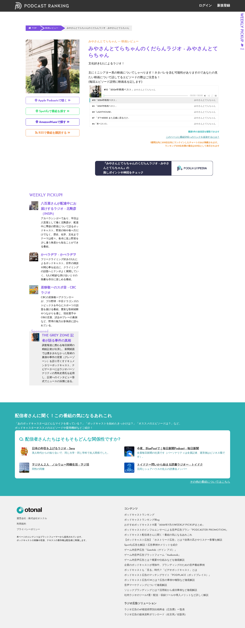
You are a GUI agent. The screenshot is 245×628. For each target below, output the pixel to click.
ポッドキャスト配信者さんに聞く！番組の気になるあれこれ (158, 535)
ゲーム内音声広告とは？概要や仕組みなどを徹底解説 (154, 560)
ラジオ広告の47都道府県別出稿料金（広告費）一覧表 (154, 609)
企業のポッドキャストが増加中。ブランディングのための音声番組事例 (164, 565)
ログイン (205, 5)
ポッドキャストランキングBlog (141, 520)
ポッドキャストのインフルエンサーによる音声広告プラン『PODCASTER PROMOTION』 (176, 530)
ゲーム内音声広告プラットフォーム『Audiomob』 (152, 555)
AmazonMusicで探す (52, 122)
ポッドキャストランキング (139, 515)
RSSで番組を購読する (53, 132)
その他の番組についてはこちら (210, 482)
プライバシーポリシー (28, 529)
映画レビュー (130, 41)
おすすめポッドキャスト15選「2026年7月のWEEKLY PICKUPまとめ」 (164, 525)
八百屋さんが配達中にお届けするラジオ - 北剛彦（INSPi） (58, 209)
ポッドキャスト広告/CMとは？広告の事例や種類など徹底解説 (159, 580)
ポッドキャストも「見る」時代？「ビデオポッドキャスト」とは (160, 570)
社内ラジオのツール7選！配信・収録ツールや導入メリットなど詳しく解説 (166, 595)
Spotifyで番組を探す (52, 111)
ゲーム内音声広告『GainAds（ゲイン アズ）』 (150, 550)
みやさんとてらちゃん (102, 41)
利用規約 (21, 524)
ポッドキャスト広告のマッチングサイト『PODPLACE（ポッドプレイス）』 (167, 575)
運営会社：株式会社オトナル (32, 518)
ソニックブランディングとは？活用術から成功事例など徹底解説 (160, 590)
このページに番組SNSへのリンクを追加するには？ (192, 137)
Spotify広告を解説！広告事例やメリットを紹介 (151, 545)
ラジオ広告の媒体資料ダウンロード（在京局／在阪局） (155, 614)
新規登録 (223, 5)
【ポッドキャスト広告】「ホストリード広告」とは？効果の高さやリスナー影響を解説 (173, 540)
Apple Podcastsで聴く (52, 100)
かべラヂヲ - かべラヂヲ (58, 255)
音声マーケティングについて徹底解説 (145, 585)
